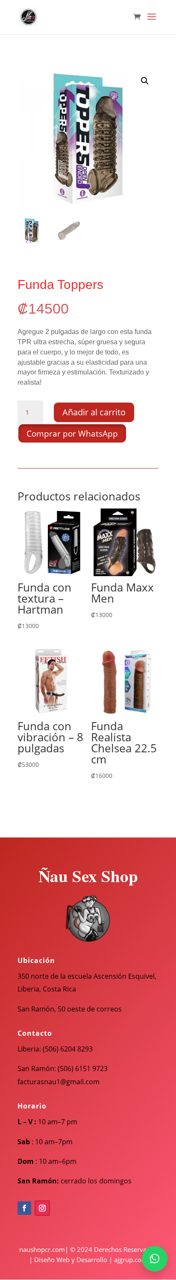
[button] (145, 81)
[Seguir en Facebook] (24, 1208)
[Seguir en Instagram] (42, 1208)
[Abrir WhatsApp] (154, 1258)
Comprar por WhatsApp (72, 433)
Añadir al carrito (94, 412)
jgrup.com (132, 1259)
